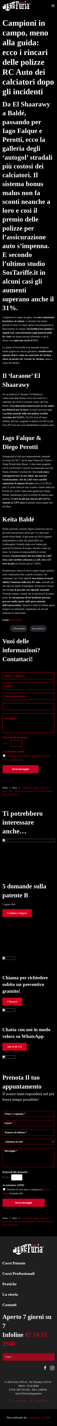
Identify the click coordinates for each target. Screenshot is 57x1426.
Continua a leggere (17, 913)
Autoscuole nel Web (39, 1417)
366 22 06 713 (14, 1046)
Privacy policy (20, 1400)
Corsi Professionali (18, 1273)
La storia (10, 1294)
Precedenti (20, 628)
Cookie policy (42, 1400)
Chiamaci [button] (12, 1001)
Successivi (37, 628)
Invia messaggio (20, 769)
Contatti (9, 1305)
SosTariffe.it (16, 620)
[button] (53, 6)
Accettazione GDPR (14, 751)
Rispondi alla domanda (16, 737)
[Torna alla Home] (16, 6)
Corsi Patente (13, 1263)
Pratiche (9, 1284)
